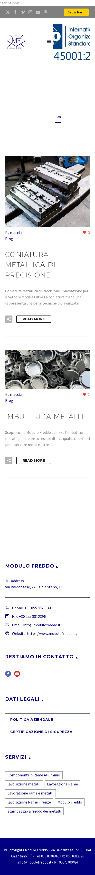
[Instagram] (30, 12)
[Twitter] (8, 12)
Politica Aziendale (31, 719)
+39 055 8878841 (37, 607)
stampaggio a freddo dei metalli (34, 811)
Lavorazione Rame (62, 784)
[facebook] (8, 675)
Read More (34, 319)
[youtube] (17, 675)
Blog (9, 238)
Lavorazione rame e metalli (30, 793)
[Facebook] (15, 12)
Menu (49, 41)
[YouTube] (38, 12)
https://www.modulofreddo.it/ (52, 633)
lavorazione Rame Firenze (29, 802)
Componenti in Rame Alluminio (34, 775)
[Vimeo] (23, 12)
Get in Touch (76, 12)
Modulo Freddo (69, 802)
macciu (16, 232)
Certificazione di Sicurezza (41, 732)
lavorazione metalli (24, 784)
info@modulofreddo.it (42, 624)
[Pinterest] (46, 12)
